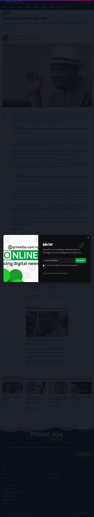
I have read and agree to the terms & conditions (61, 265)
